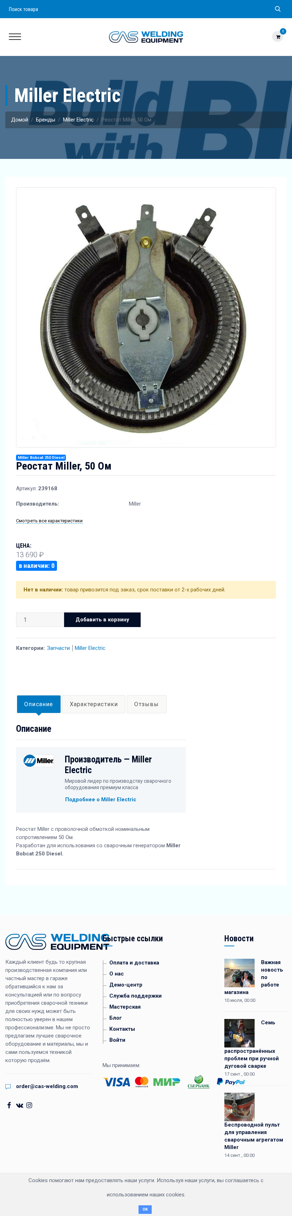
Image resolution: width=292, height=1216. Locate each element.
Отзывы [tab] (146, 704)
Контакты (122, 1029)
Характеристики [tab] (94, 704)
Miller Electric (78, 120)
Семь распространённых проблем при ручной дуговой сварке (251, 1044)
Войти (117, 1040)
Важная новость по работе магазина (253, 977)
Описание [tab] (38, 704)
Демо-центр (125, 985)
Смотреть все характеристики (49, 520)
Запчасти (58, 648)
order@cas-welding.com (47, 1086)
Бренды (45, 120)
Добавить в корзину (102, 619)
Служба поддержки (135, 996)
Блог (115, 1018)
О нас (116, 974)
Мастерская (125, 1007)
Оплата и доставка (134, 962)
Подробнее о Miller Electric (100, 799)
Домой (19, 120)
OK (145, 1209)
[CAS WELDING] (146, 36)
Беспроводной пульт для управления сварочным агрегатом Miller (253, 1136)
